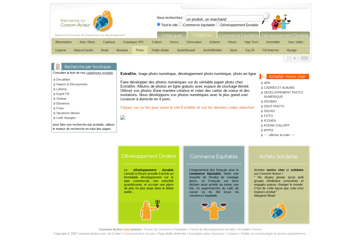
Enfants (215, 42)
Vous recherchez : (170, 18)
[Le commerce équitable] (211, 155)
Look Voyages (66, 117)
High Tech (251, 42)
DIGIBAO (270, 101)
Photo (140, 50)
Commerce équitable (199, 25)
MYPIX (268, 130)
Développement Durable (239, 25)
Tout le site (169, 25)
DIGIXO (269, 111)
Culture (157, 42)
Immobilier (273, 42)
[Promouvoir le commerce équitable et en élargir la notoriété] (238, 34)
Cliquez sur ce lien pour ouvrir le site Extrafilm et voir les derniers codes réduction (187, 107)
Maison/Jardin (83, 50)
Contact (232, 233)
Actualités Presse (250, 229)
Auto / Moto (87, 42)
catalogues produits (99, 72)
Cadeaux (109, 42)
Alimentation (63, 42)
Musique (122, 50)
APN (267, 83)
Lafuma (61, 89)
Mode (105, 50)
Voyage (292, 50)
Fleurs (232, 42)
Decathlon (63, 79)
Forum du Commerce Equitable (165, 229)
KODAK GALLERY (277, 125)
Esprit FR (62, 93)
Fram (60, 108)
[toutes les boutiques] (172, 34)
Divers (174, 42)
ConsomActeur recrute (139, 233)
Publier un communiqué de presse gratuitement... (274, 233)
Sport (233, 50)
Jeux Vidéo (295, 42)
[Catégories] (202, 34)
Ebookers (63, 103)
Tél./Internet (270, 50)
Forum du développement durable (212, 229)
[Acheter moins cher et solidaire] (276, 155)
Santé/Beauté (186, 50)
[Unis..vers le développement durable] (284, 34)
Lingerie (60, 50)
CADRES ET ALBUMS (279, 87)
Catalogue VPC (133, 42)
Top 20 (249, 50)
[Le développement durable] (146, 155)
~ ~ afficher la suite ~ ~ (279, 135)
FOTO (268, 115)
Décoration (194, 42)
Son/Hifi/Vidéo (212, 50)
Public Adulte (160, 50)
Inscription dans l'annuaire (206, 233)
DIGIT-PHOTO (274, 106)
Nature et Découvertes (72, 84)
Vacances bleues (68, 113)
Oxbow (61, 98)
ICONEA (270, 120)
